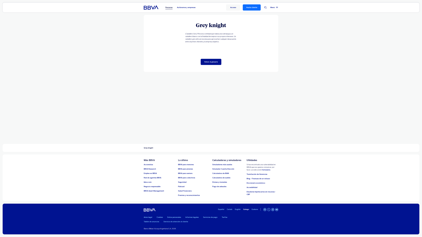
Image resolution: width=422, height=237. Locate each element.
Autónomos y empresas (186, 7)
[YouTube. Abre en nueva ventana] (276, 210)
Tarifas (224, 217)
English (238, 209)
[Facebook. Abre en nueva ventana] (264, 210)
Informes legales (192, 217)
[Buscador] (265, 7)
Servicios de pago (210, 217)
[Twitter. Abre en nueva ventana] (268, 210)
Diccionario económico (256, 183)
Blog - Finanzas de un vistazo (258, 179)
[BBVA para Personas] (151, 7)
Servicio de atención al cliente (176, 222)
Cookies (160, 217)
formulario (266, 170)
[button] (233, 7)
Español (221, 209)
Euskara (255, 209)
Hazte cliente (251, 7)
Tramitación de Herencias (257, 174)
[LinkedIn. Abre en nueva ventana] (272, 210)
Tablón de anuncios (151, 222)
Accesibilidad (252, 187)
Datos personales (174, 217)
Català (229, 209)
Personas (169, 7)
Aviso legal (148, 217)
